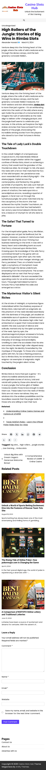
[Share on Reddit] (39, 434)
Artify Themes (22, 766)
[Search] (24, 20)
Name (5, 676)
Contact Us (7, 742)
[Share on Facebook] (11, 434)
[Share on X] (17, 434)
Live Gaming (8, 448)
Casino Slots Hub (34, 6)
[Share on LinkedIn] (22, 434)
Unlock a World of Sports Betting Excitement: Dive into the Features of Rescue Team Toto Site (23, 508)
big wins (14, 444)
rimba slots (21, 448)
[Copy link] (15, 440)
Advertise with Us (9, 751)
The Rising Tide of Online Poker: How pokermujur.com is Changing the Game (20, 561)
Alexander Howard (10, 42)
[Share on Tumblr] (4, 440)
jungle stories (38, 444)
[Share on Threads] (9, 440)
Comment (7, 646)
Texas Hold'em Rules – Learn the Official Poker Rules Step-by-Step (23, 423)
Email (5, 688)
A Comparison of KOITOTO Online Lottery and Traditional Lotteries (21, 613)
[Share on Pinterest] (33, 434)
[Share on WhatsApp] (28, 434)
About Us (6, 746)
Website (5, 699)
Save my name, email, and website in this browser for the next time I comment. (24, 712)
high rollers (25, 444)
